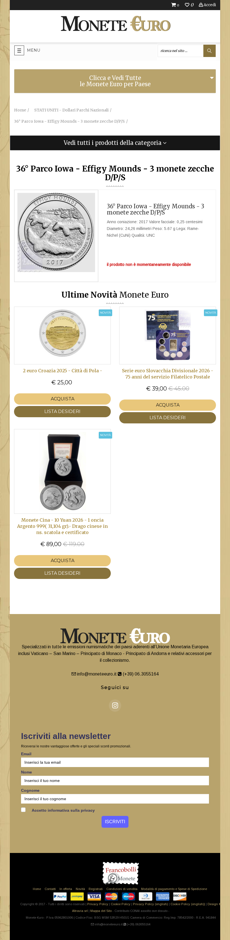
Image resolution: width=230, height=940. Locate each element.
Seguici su (115, 687)
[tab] (115, 81)
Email (26, 754)
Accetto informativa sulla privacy (63, 810)
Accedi (209, 5)
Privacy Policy (97, 904)
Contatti (50, 889)
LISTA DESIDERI (62, 411)
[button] (115, 143)
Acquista (62, 398)
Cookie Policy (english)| (188, 904)
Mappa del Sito (101, 910)
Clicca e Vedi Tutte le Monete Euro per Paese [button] (115, 81)
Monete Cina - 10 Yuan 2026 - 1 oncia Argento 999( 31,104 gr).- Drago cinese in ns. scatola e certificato (62, 526)
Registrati (96, 889)
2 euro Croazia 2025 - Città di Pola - (62, 370)
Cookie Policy (120, 904)
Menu (33, 50)
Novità (80, 889)
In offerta (65, 889)
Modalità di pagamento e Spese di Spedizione (174, 889)
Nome (26, 772)
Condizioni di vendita (121, 889)
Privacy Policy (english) (150, 904)
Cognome (30, 790)
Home (37, 889)
